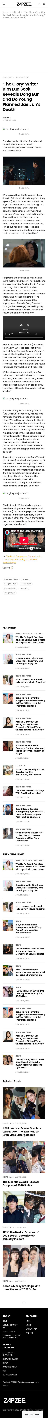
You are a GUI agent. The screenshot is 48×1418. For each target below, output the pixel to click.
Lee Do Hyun (26, 584)
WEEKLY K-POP (31, 1329)
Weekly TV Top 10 (24, 634)
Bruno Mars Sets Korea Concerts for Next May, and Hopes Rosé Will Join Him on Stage (29, 749)
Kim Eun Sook (9, 588)
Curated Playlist (10, 1375)
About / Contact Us (10, 1326)
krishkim (6, 118)
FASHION (29, 1333)
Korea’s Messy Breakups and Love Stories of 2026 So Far (21, 1287)
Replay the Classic (11, 1359)
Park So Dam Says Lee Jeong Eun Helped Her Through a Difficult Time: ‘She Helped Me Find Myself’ (29, 725)
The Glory (24, 588)
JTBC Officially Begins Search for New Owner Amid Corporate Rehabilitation (30, 972)
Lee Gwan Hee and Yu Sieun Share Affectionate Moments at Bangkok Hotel (29, 951)
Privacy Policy (9, 1331)
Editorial (16, 12)
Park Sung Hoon (11, 579)
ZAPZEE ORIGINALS (9, 1346)
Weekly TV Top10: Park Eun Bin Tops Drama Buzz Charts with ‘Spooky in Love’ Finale (30, 640)
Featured (38, 634)
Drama (26, 579)
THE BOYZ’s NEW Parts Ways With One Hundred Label (29, 792)
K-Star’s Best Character (8, 1353)
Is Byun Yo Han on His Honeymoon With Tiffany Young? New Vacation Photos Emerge (28, 928)
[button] (4, 4)
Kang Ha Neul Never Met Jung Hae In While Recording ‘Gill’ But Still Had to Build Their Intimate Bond (30, 701)
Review (5, 1363)
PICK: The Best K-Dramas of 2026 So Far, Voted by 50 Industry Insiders (21, 1235)
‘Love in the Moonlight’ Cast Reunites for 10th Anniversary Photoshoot (29, 772)
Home (5, 12)
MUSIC (28, 1325)
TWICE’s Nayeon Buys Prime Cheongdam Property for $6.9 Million (29, 993)
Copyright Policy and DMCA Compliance (12, 1336)
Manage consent (33, 1414)
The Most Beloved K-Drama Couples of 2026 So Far (21, 1183)
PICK (4, 1371)
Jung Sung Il (9, 593)
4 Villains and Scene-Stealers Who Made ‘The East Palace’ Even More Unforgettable (22, 1131)
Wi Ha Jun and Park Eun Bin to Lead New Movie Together (30, 681)
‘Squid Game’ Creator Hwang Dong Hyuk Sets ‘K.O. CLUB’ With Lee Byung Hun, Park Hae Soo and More (30, 812)
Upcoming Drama (10, 1367)
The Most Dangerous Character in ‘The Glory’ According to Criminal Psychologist (22, 559)
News (18, 655)
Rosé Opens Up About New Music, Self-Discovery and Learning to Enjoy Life (29, 661)
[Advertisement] (24, 44)
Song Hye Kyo (10, 584)
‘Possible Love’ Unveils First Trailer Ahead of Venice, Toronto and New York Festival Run (29, 836)
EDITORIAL (31, 1316)
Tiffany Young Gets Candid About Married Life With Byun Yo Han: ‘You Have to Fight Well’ (29, 1063)
